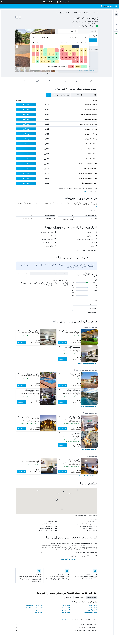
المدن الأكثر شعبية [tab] (79, 597)
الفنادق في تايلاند (39, 612)
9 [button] (37, 50)
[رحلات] (116, 29)
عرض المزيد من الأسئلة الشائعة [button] (68, 559)
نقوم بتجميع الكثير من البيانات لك (87, 627)
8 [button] (77, 50)
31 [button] (33, 62)
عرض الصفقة (62, 342)
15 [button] (77, 54)
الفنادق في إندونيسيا (65, 607)
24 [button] (70, 58)
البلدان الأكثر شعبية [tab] (91, 597)
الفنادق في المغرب (92, 605)
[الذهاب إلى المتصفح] (116, 24)
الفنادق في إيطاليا (66, 612)
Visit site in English (48, 2)
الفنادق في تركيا (93, 607)
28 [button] (81, 62)
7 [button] (81, 50)
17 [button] (70, 54)
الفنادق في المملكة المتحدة (90, 612)
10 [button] (70, 50)
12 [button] (62, 50)
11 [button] (66, 50)
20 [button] (85, 58)
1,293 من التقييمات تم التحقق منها (82, 26)
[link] (87, 363)
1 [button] (77, 46)
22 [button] (77, 58)
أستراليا (87, 12)
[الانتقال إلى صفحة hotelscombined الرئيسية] (107, 6)
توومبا (70, 12)
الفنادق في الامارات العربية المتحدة (34, 607)
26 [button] (62, 58)
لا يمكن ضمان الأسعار (63, 619)
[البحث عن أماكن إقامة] (116, 14)
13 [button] (85, 54)
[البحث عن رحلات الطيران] (116, 11)
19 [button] (62, 54)
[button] (2, 2)
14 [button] (81, 54)
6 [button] (85, 50)
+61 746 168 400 (93, 23)
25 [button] (66, 58)
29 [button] (77, 62)
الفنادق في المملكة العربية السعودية (34, 605)
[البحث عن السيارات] (116, 17)
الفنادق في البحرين (92, 610)
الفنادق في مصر (66, 610)
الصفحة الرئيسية (94, 12)
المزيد (96, 206)
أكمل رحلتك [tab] (68, 597)
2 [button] (37, 46)
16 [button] (74, 54)
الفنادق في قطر (66, 605)
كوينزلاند (78, 12)
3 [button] (33, 46)
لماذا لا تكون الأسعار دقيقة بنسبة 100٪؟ (85, 630)
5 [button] (62, 46)
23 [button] (74, 58)
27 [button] (85, 62)
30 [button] (74, 62)
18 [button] (66, 54)
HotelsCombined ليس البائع (88, 624)
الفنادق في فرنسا (39, 610)
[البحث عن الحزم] (116, 21)
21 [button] (81, 58)
